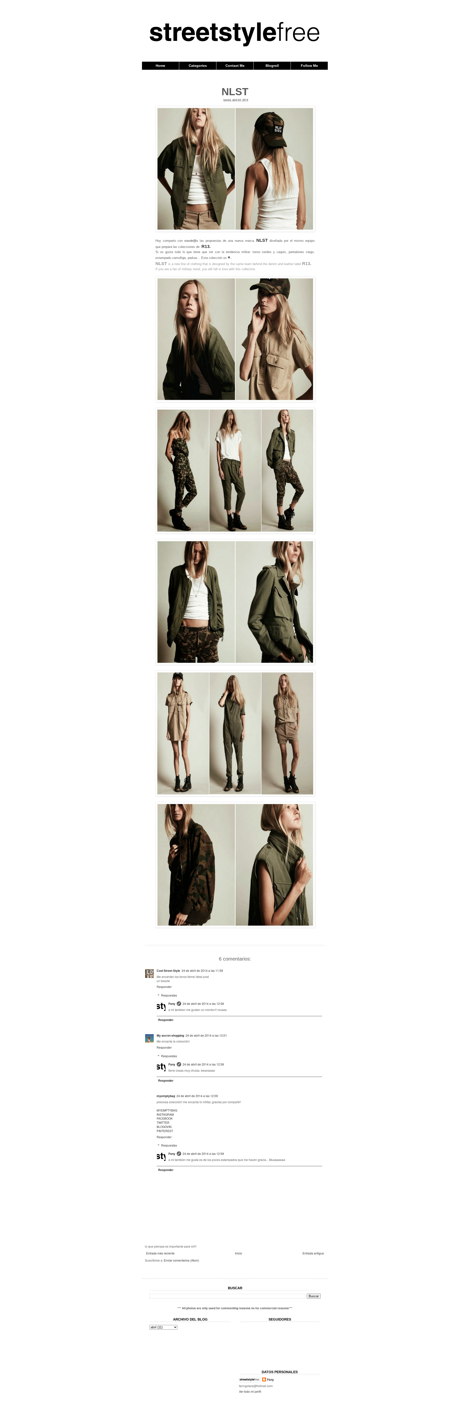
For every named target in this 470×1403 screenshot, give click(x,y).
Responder (164, 987)
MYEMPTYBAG (167, 1110)
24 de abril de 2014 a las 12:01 (206, 1035)
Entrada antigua (313, 1253)
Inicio (238, 1253)
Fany (171, 1003)
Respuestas (169, 995)
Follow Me (309, 66)
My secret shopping (170, 1035)
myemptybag (166, 1096)
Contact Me (235, 66)
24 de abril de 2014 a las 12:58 (203, 1003)
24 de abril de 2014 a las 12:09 (197, 1096)
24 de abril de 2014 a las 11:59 (202, 970)
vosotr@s (191, 241)
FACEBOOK (165, 1118)
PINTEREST (165, 1131)
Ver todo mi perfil (250, 1391)
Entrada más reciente (160, 1253)
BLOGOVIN (164, 1127)
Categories (198, 66)
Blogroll (272, 66)
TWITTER (163, 1122)
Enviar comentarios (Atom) (181, 1260)
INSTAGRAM (165, 1114)
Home (160, 66)
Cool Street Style (168, 970)
